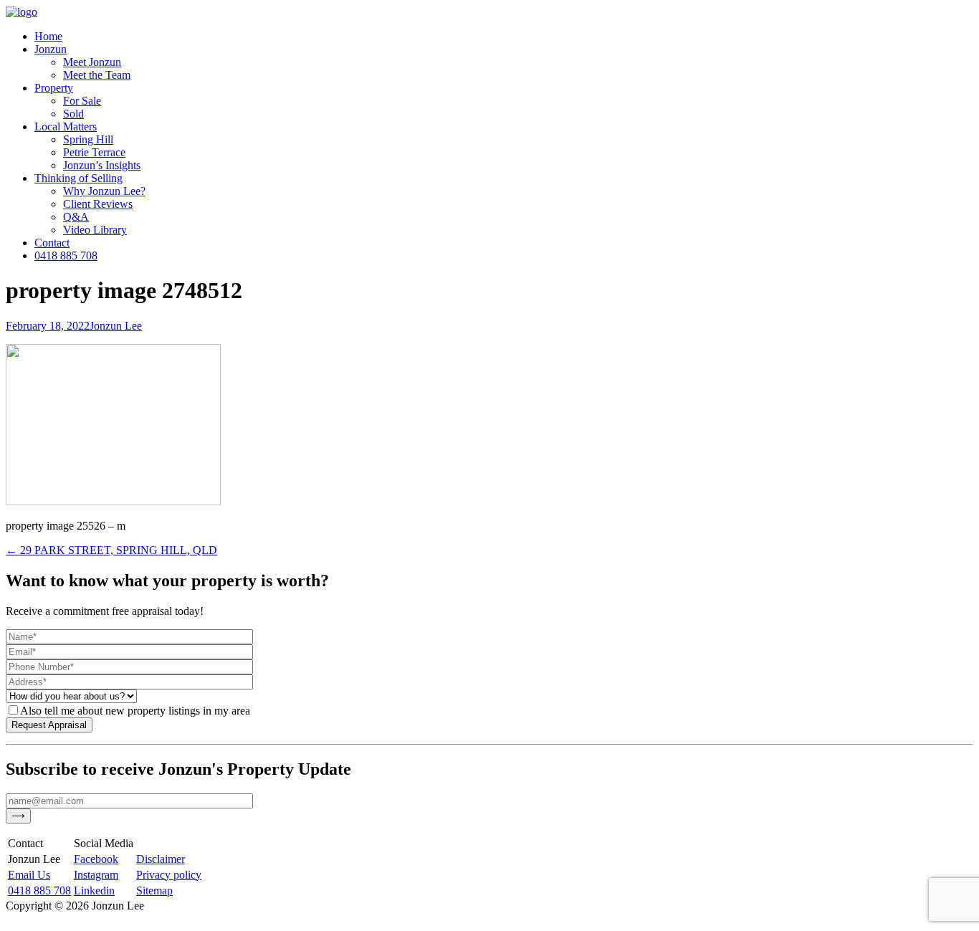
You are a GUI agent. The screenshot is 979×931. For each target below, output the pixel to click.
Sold (73, 114)
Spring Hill (88, 139)
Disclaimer (160, 859)
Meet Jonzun (92, 62)
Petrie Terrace (94, 152)
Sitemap (154, 890)
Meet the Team (96, 75)
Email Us (29, 875)
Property (53, 88)
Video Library (95, 230)
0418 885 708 (65, 255)
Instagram (96, 875)
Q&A (76, 217)
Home (48, 36)
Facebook (96, 859)
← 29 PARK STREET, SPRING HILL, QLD (111, 550)
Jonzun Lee (116, 326)
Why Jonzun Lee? (104, 191)
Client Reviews (98, 204)
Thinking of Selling (78, 178)
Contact (52, 243)
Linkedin (94, 890)
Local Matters (65, 126)
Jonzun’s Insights (101, 165)
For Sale (82, 101)
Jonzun (50, 49)
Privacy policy (168, 875)
